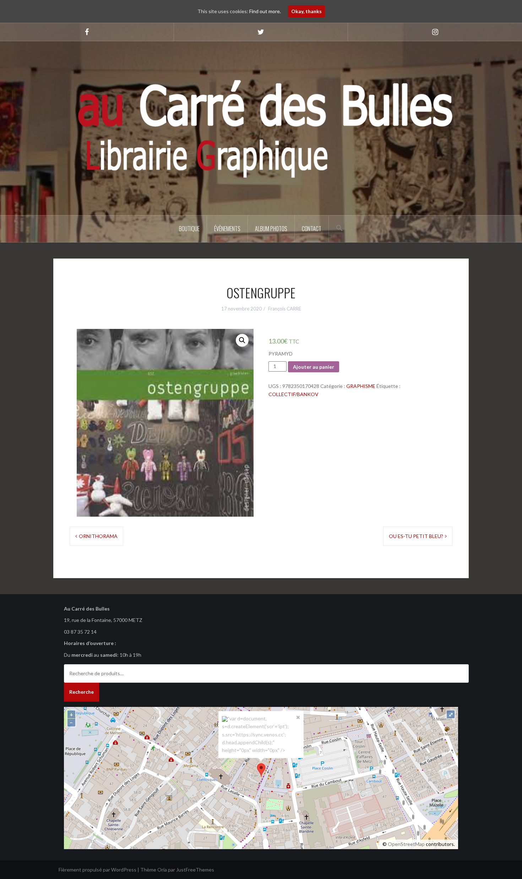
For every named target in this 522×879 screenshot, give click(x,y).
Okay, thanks (306, 11)
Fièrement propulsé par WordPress (97, 870)
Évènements (227, 228)
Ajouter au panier (313, 367)
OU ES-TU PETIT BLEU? (416, 536)
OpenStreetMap (406, 844)
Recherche (81, 692)
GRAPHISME (360, 386)
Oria (162, 870)
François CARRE (284, 308)
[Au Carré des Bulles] (261, 127)
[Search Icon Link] (339, 228)
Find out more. (265, 11)
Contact (311, 228)
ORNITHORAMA (98, 536)
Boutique (189, 228)
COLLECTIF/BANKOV (293, 394)
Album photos (271, 228)
